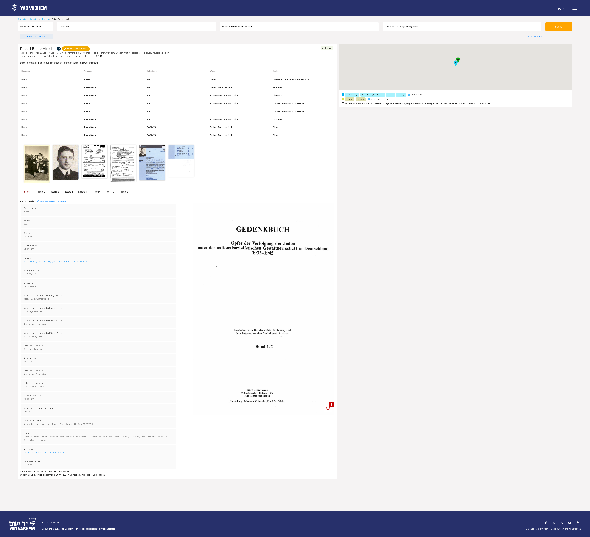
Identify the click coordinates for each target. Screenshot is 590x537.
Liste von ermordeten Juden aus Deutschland (44, 452)
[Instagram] (554, 523)
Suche (558, 26)
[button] (575, 8)
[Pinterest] (578, 523)
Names (45, 19)
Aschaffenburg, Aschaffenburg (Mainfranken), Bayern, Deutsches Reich (56, 261)
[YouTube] (570, 523)
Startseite (22, 19)
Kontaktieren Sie (51, 522)
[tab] (27, 192)
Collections (34, 19)
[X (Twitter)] (562, 523)
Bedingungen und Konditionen (566, 529)
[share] (59, 49)
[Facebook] (546, 523)
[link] (28, 8)
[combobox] (32, 26)
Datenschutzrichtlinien (537, 529)
